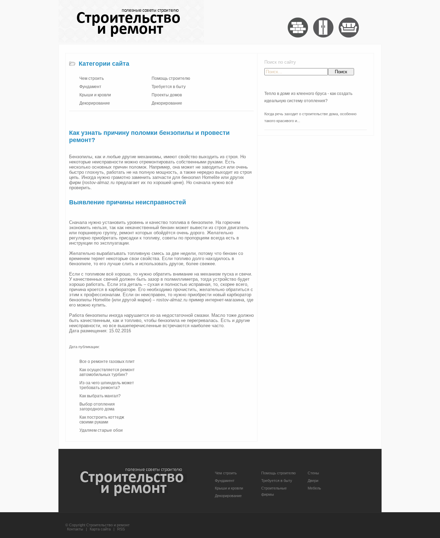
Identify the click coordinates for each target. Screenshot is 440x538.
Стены (313, 473)
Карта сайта (100, 529)
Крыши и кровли (95, 95)
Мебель (314, 488)
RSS (121, 529)
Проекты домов (167, 95)
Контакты (75, 529)
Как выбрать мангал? (100, 396)
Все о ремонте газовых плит (107, 361)
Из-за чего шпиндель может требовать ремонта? (106, 385)
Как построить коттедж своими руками (101, 419)
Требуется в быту (169, 86)
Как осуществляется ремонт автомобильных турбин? (107, 372)
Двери (313, 480)
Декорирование (94, 103)
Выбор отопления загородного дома (97, 406)
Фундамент (90, 86)
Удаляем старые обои (101, 430)
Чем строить (91, 78)
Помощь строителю (171, 78)
